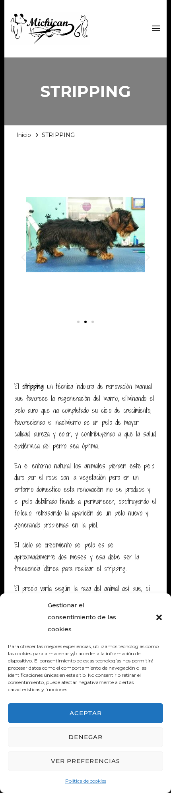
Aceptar (86, 713)
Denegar (85, 737)
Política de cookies (85, 781)
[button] (159, 617)
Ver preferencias (85, 761)
